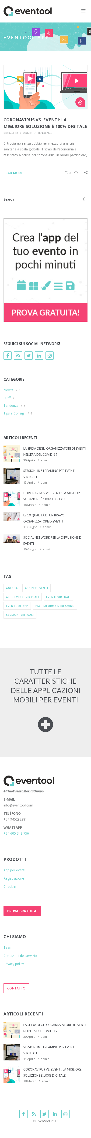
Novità (9, 390)
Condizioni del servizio (20, 955)
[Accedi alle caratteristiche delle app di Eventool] (45, 728)
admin (27, 133)
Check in (10, 886)
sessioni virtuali (20, 614)
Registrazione (14, 878)
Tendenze (45, 133)
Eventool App (17, 606)
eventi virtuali (58, 597)
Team (8, 947)
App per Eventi (36, 588)
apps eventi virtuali (22, 597)
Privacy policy (14, 964)
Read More (13, 173)
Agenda (12, 588)
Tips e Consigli (14, 413)
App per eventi (14, 870)
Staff (7, 398)
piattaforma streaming (54, 606)
